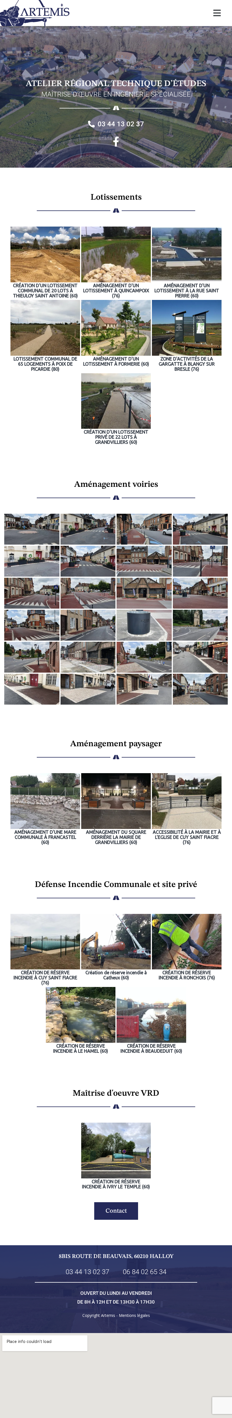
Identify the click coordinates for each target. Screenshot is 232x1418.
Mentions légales (134, 1315)
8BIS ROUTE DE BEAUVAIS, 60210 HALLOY (116, 1256)
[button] (217, 13)
